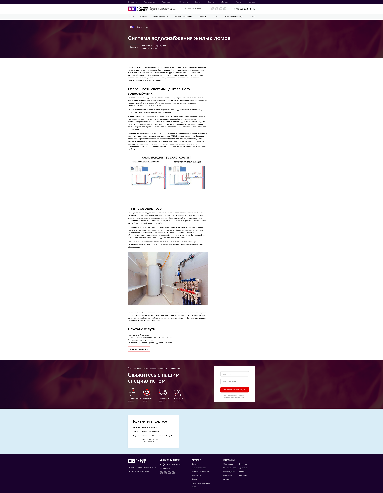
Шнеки (216, 16)
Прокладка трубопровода (138, 335)
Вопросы (211, 2)
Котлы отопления (160, 16)
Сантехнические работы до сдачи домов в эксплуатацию (152, 342)
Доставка (225, 2)
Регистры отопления (183, 16)
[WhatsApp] (216, 8)
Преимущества (149, 2)
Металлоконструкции (234, 16)
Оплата (238, 2)
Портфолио (183, 2)
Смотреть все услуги (139, 349)
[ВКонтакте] (224, 8)
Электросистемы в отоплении (140, 340)
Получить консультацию (234, 389)
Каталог (143, 16)
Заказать (134, 47)
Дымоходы (202, 16)
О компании (132, 2)
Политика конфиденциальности (138, 472)
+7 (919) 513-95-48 (244, 8)
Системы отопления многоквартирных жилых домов (150, 337)
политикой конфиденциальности (234, 397)
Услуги (252, 16)
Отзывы (198, 2)
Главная (131, 16)
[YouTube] (220, 8)
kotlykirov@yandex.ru (150, 431)
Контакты (251, 2)
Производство (167, 2)
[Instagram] (212, 8)
